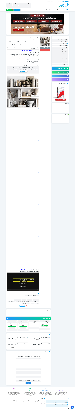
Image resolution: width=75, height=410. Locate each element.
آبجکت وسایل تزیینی (35, 301)
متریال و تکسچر (64, 43)
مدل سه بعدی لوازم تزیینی (34, 303)
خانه (66, 9)
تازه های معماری (64, 60)
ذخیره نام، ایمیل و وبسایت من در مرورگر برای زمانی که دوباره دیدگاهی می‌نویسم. (29, 380)
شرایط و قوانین (65, 405)
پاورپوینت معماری (64, 51)
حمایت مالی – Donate (53, 405)
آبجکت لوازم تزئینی (35, 295)
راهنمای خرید (65, 402)
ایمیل (40, 373)
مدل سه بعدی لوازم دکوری (26, 303)
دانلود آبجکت (54, 400)
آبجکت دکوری (23, 299)
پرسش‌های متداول (64, 404)
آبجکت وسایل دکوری (28, 301)
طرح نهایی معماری (64, 55)
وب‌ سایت (39, 376)
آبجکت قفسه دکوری (16, 41)
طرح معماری (65, 53)
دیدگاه (40, 358)
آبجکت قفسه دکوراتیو (17, 299)
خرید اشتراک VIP (48, 9)
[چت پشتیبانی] (72, 407)
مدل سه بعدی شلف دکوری (21, 301)
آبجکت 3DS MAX (35, 299)
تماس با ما (54, 402)
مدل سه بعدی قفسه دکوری (12, 301)
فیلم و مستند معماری (63, 62)
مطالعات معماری (64, 49)
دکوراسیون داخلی (64, 58)
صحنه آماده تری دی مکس (63, 41)
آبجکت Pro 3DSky (29, 299)
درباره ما (55, 404)
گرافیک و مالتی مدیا (64, 64)
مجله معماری (61, 9)
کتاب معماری (65, 56)
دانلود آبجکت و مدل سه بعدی (62, 39)
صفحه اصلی (65, 400)
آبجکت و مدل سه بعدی (29, 295)
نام (40, 369)
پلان (66, 47)
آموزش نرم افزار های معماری (63, 45)
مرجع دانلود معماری (60, 408)
